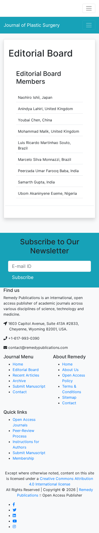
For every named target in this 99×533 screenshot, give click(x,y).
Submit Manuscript (29, 386)
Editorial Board (26, 369)
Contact (20, 391)
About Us (70, 369)
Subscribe (23, 277)
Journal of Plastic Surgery (32, 25)
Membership (23, 458)
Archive (19, 380)
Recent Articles (26, 375)
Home (18, 364)
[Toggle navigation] (88, 8)
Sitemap (69, 397)
